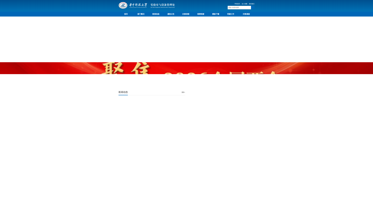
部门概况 (140, 14)
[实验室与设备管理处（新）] (147, 5)
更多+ (183, 92)
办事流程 (185, 14)
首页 (126, 14)
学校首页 (237, 4)
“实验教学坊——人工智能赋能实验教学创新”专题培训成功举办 (140, 114)
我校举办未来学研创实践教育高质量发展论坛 (134, 102)
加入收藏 (245, 4)
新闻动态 (155, 14)
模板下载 (215, 14)
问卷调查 (246, 14)
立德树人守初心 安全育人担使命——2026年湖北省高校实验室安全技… (143, 121)
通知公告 (170, 14)
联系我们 (251, 4)
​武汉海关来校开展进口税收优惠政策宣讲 (132, 110)
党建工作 (230, 14)
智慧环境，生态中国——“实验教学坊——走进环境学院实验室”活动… (142, 106)
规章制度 (200, 14)
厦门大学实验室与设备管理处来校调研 (132, 117)
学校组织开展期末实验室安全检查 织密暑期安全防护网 (137, 98)
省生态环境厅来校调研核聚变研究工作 (132, 125)
